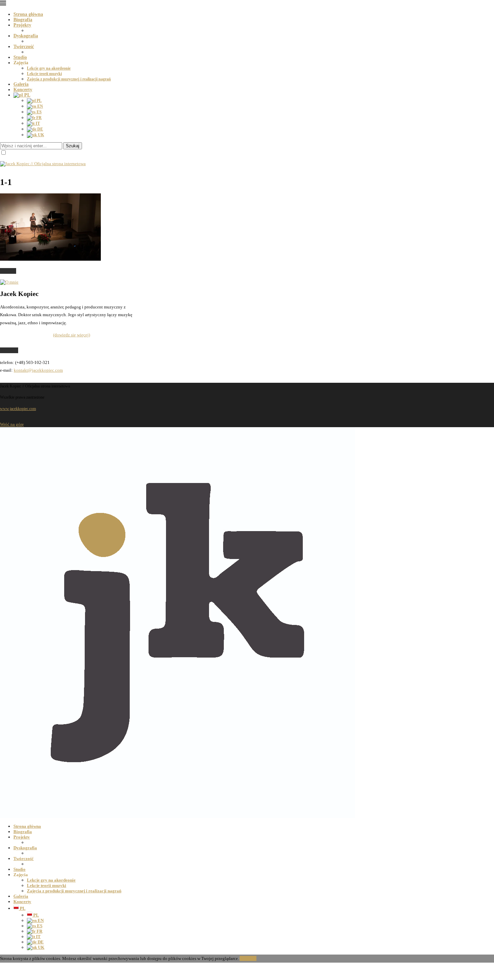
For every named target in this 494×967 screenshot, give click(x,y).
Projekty (22, 25)
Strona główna (28, 14)
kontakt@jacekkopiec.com (38, 370)
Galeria (21, 84)
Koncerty (22, 89)
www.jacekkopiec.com (18, 408)
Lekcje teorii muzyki (44, 73)
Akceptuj (248, 958)
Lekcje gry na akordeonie (49, 68)
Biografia (22, 19)
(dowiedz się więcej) (71, 334)
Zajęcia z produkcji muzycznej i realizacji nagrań (69, 79)
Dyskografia (25, 35)
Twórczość (23, 46)
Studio (20, 57)
